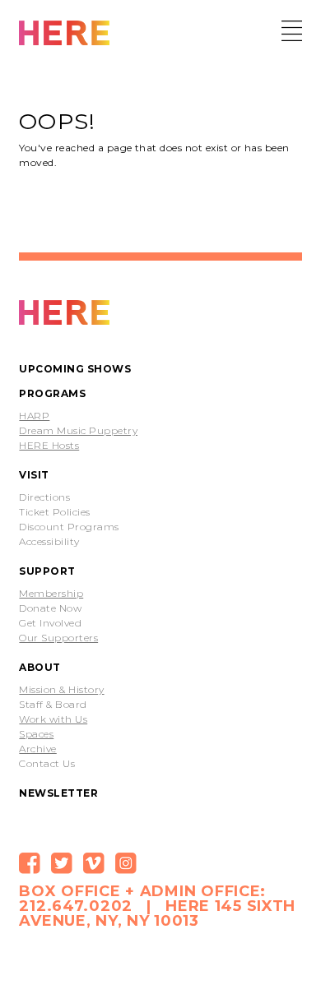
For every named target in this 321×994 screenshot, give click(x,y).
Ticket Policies (54, 512)
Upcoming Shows (75, 369)
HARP (34, 416)
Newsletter (58, 793)
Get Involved (50, 623)
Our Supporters (58, 638)
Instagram (126, 863)
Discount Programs (69, 527)
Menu (291, 31)
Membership (51, 594)
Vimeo (94, 863)
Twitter (61, 863)
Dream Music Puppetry (78, 431)
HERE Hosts (49, 446)
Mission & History (61, 690)
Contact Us (47, 764)
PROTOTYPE (64, 314)
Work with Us (53, 719)
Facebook (29, 863)
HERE (64, 34)
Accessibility (49, 542)
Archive (37, 749)
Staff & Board (52, 705)
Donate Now (50, 608)
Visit (34, 475)
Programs (52, 393)
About (39, 667)
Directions (44, 497)
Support (47, 571)
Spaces (36, 734)
